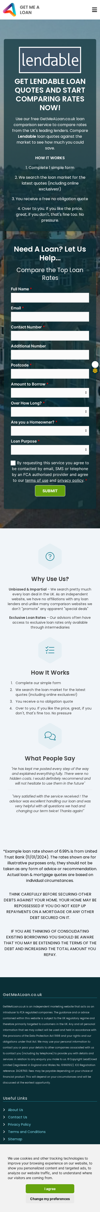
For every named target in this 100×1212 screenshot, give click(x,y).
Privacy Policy (19, 1124)
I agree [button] (50, 1189)
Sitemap (15, 1139)
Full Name (20, 288)
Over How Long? (26, 403)
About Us (15, 1109)
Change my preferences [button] (50, 1199)
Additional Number (28, 346)
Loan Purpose (24, 441)
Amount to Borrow (28, 384)
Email (16, 307)
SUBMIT (50, 490)
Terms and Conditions (27, 1131)
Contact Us (17, 1117)
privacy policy (70, 480)
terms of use (36, 480)
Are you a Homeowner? (32, 422)
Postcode (20, 365)
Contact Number (26, 327)
